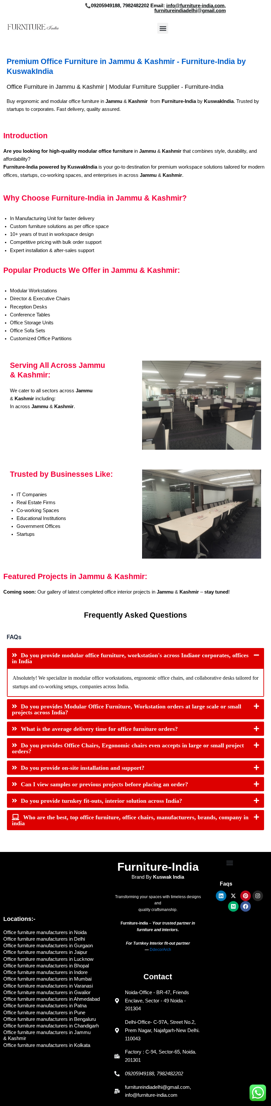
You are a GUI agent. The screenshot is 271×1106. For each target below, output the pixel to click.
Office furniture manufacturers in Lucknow (48, 959)
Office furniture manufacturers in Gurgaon (48, 945)
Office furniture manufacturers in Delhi (44, 939)
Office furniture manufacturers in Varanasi (48, 986)
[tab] (135, 658)
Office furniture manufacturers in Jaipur (45, 952)
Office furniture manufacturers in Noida (45, 932)
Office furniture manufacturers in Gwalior (47, 992)
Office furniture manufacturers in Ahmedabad (51, 999)
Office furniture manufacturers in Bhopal (46, 965)
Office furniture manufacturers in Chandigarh (51, 1025)
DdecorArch (160, 949)
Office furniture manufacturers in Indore (45, 972)
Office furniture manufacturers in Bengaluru (49, 1019)
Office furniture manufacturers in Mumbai (47, 979)
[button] (162, 28)
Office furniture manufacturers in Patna (45, 1005)
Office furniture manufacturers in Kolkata (46, 1045)
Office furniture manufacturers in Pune (44, 1012)
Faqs (226, 884)
